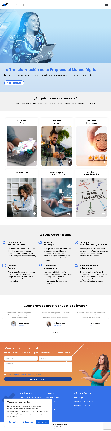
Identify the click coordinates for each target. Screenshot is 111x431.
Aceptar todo (42, 422)
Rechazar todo (28, 422)
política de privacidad (24, 374)
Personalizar (13, 422)
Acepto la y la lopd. (24, 374)
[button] (106, 4)
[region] (28, 413)
